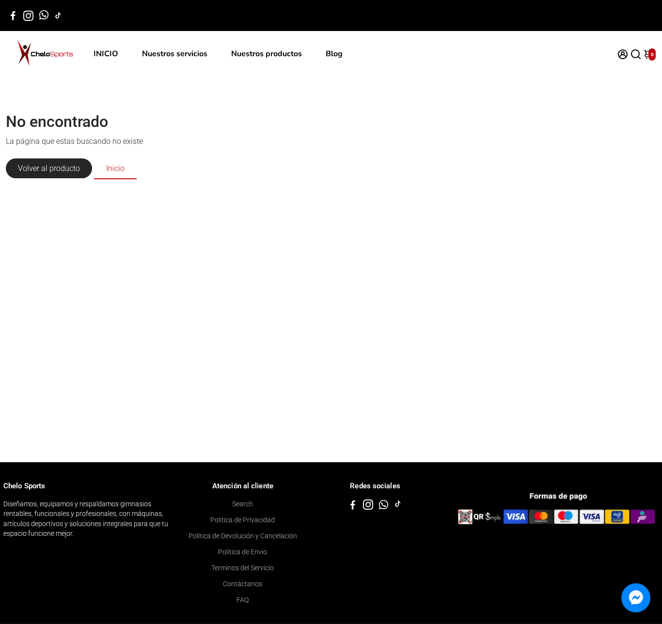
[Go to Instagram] (28, 15)
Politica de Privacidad (242, 520)
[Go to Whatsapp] (43, 15)
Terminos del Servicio (242, 568)
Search (242, 504)
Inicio (115, 168)
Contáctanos (242, 584)
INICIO (106, 53)
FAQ (242, 600)
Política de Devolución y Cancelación (243, 536)
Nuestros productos (266, 53)
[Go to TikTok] (58, 15)
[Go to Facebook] (13, 15)
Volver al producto (49, 168)
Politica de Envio (242, 552)
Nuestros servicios (174, 53)
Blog (334, 53)
